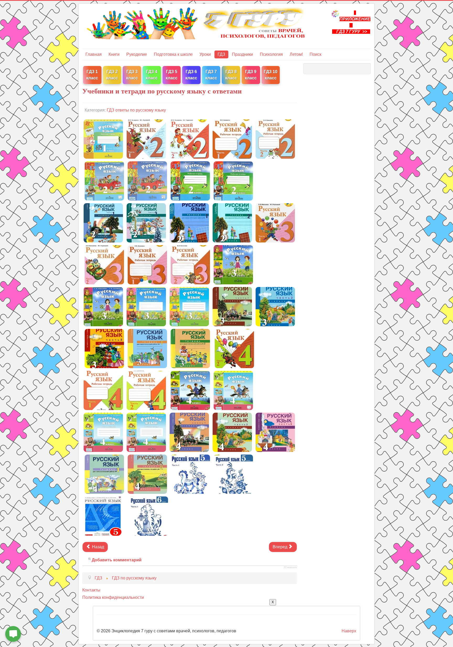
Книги (114, 54)
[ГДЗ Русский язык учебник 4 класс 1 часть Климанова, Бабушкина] (190, 390)
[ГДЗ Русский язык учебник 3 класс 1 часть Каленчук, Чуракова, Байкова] (232, 306)
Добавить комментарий (117, 560)
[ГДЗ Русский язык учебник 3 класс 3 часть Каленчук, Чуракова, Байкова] (104, 348)
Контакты (91, 590)
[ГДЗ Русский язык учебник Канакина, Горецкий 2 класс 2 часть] (189, 138)
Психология (271, 54)
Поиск (315, 54)
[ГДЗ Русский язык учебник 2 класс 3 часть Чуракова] (146, 222)
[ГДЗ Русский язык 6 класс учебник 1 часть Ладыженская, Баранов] (148, 515)
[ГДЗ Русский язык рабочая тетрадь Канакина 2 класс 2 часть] (275, 138)
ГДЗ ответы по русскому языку (136, 110)
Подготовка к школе (173, 54)
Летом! (296, 54)
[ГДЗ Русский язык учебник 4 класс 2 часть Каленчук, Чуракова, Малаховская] (232, 432)
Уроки (205, 54)
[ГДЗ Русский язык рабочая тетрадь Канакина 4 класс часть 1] (103, 390)
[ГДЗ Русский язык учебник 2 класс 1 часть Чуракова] (103, 222)
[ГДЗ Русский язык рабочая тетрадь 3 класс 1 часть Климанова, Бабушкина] (146, 306)
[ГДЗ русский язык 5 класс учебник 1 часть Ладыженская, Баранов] (190, 474)
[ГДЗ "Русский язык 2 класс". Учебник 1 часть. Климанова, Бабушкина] (104, 180)
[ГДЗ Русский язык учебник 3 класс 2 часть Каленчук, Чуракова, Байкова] (275, 306)
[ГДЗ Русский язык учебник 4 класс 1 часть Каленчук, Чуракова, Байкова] (189, 432)
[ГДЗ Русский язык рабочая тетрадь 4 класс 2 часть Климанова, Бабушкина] (146, 432)
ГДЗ (221, 54)
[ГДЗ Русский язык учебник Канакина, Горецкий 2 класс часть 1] (146, 138)
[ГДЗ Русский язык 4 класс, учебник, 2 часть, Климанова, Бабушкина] (233, 390)
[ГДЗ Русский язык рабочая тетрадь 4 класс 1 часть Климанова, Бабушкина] (103, 432)
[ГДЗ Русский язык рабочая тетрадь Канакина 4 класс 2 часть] (146, 390)
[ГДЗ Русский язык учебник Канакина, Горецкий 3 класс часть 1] (275, 222)
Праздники (242, 54)
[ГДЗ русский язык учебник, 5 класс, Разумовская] (103, 515)
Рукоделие (136, 54)
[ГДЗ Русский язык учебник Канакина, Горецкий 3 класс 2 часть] (104, 264)
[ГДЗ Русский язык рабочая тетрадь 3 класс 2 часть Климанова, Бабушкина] (189, 306)
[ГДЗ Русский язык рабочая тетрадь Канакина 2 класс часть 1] (232, 138)
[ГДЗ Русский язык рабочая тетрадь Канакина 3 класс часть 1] (147, 264)
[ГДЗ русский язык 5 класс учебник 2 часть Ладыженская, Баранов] (233, 474)
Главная (93, 54)
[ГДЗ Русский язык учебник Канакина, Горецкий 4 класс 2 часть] (234, 348)
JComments (290, 567)
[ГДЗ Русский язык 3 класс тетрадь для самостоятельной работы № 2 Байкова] (190, 348)
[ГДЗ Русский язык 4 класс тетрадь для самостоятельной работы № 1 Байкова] (104, 474)
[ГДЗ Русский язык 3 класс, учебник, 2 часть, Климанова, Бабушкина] (103, 306)
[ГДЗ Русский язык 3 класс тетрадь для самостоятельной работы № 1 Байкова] (147, 348)
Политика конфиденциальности (113, 597)
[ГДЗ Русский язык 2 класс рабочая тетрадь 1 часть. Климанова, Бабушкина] (190, 180)
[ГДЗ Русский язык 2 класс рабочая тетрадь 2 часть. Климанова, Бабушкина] (233, 180)
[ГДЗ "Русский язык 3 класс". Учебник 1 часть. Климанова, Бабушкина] (233, 264)
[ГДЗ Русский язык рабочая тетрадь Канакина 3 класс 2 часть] (190, 264)
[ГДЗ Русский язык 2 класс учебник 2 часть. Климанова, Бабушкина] (147, 180)
